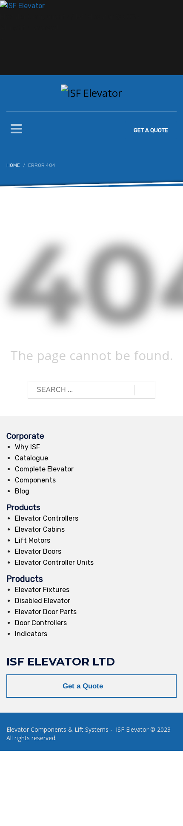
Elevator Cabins (40, 529)
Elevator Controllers (46, 518)
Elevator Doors (38, 551)
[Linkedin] (11, 38)
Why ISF (27, 447)
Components (35, 480)
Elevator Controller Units (54, 562)
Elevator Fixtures (42, 590)
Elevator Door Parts (46, 612)
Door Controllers (41, 623)
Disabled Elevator (42, 601)
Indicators (31, 634)
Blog (22, 491)
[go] (144, 390)
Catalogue (31, 458)
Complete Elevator (44, 469)
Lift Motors (32, 540)
